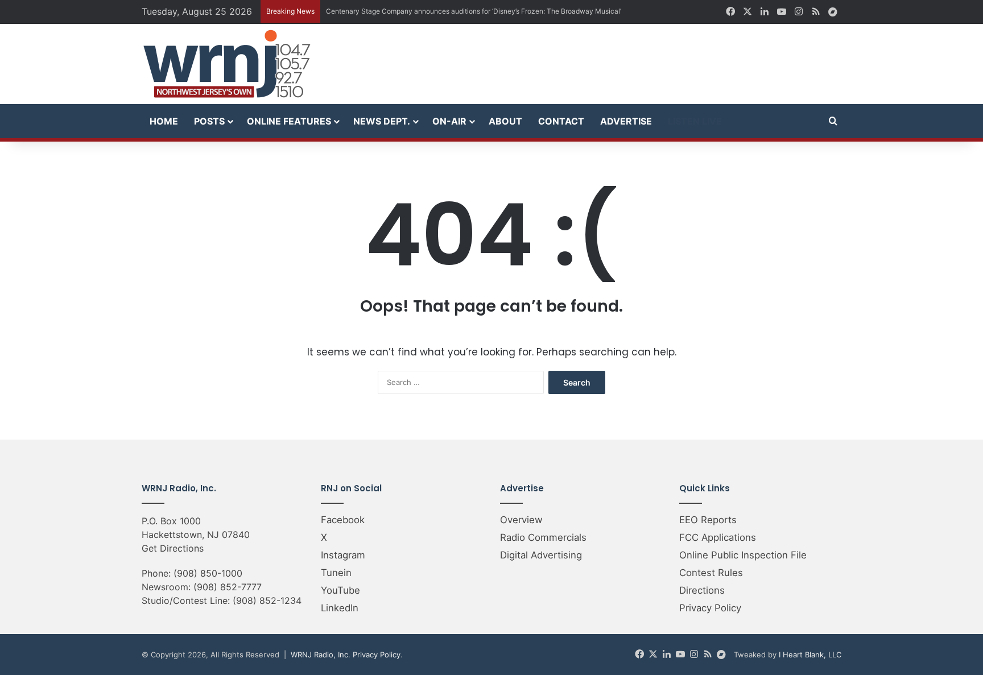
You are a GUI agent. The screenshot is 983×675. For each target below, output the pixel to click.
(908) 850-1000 (208, 573)
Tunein (336, 572)
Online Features (289, 121)
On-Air (449, 121)
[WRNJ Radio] (227, 64)
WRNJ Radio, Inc (319, 654)
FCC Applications (717, 537)
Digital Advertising (541, 555)
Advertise (626, 121)
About (505, 121)
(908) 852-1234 (267, 600)
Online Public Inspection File (743, 555)
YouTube (340, 590)
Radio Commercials (543, 537)
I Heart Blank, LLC (810, 654)
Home (164, 121)
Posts (209, 121)
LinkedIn (339, 608)
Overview (521, 519)
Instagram (343, 555)
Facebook (343, 519)
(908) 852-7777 (227, 587)
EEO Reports (708, 519)
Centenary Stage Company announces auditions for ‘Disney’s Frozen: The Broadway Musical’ (473, 11)
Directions (702, 590)
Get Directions (173, 548)
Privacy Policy (710, 608)
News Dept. (381, 121)
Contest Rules (711, 572)
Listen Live (695, 121)
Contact (561, 121)
